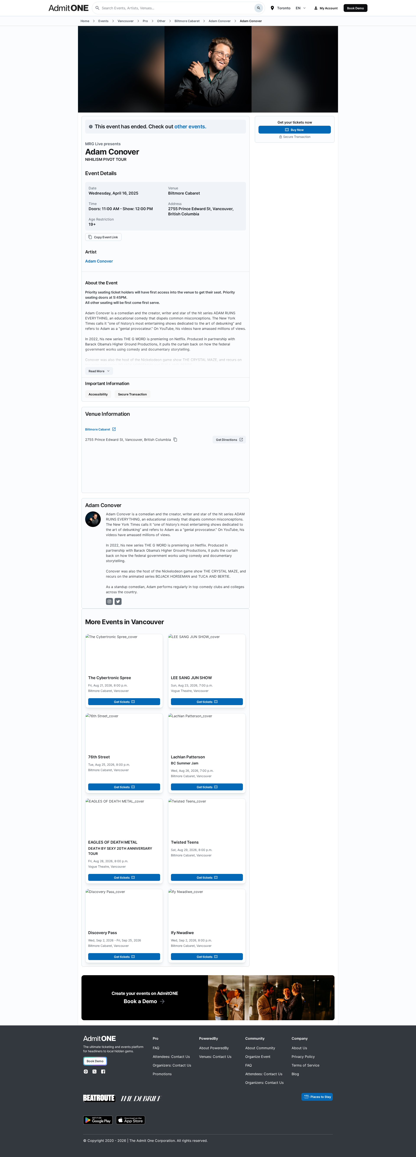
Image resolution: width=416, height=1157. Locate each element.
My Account (329, 8)
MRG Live (94, 144)
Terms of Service (305, 1065)
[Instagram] (85, 1071)
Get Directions (226, 440)
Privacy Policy (303, 1056)
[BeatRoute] (99, 1098)
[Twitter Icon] (118, 601)
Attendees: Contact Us (171, 1056)
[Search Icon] (258, 8)
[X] (94, 1071)
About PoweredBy (214, 1048)
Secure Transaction (132, 394)
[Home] (99, 1038)
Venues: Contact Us (215, 1056)
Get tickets (122, 702)
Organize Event (257, 1056)
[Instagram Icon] (109, 601)
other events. (190, 126)
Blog (295, 1074)
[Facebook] (103, 1071)
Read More (96, 371)
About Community (260, 1048)
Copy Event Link (106, 237)
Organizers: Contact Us (172, 1065)
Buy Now (297, 130)
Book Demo (355, 8)
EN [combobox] (298, 8)
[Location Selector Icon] (272, 8)
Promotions (162, 1074)
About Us (299, 1048)
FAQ (156, 1048)
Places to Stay (320, 1097)
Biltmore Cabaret (97, 429)
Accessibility (98, 394)
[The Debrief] (141, 1098)
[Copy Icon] (175, 439)
